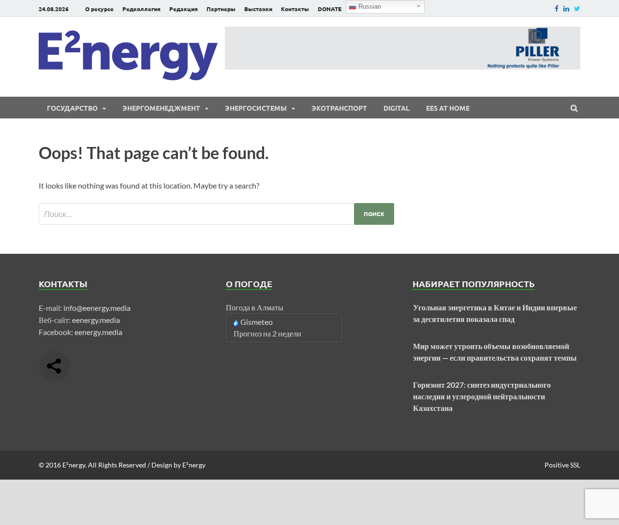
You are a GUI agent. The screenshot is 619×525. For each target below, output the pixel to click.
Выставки (258, 9)
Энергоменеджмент (161, 107)
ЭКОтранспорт (339, 107)
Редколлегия (141, 9)
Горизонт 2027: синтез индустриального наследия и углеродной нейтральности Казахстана (482, 396)
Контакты (295, 9)
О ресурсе (99, 9)
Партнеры (221, 9)
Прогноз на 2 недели (267, 333)
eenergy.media (96, 319)
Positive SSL (562, 465)
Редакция (183, 9)
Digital (396, 107)
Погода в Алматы (254, 307)
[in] (566, 8)
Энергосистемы (256, 107)
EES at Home (448, 107)
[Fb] (556, 8)
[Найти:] (216, 214)
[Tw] (577, 8)
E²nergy (73, 465)
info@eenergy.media (97, 307)
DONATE (329, 9)
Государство (72, 107)
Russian (368, 6)
